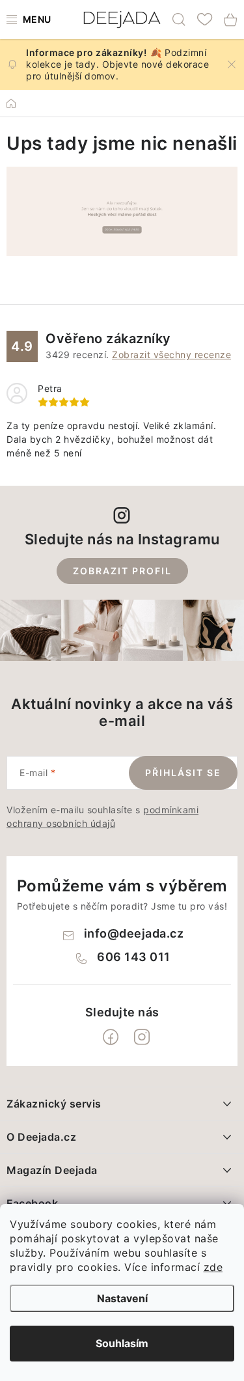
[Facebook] (110, 1037)
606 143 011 (133, 957)
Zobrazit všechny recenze (171, 354)
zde (213, 1267)
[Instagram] (142, 1037)
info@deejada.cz (134, 933)
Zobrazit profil (122, 570)
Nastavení (122, 1298)
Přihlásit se (183, 772)
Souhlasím (122, 1343)
